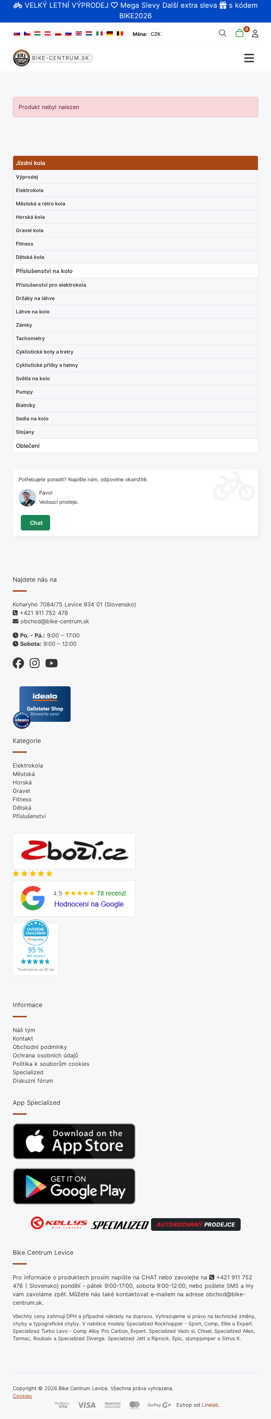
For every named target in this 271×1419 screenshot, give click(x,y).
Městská (24, 773)
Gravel (21, 790)
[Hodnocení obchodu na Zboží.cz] (74, 850)
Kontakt (23, 1038)
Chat (35, 522)
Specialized (28, 1072)
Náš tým (24, 1029)
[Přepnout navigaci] (197, 58)
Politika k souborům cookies (51, 1063)
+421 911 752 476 (44, 612)
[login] (253, 32)
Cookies (22, 1396)
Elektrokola (28, 765)
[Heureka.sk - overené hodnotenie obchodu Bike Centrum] (36, 947)
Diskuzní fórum (33, 1080)
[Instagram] (32, 661)
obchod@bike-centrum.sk (54, 621)
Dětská (22, 807)
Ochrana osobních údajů (45, 1055)
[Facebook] (18, 661)
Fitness (22, 799)
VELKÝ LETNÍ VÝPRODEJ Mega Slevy (92, 5)
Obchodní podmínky (40, 1046)
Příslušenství (29, 816)
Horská (22, 782)
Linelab (210, 1405)
